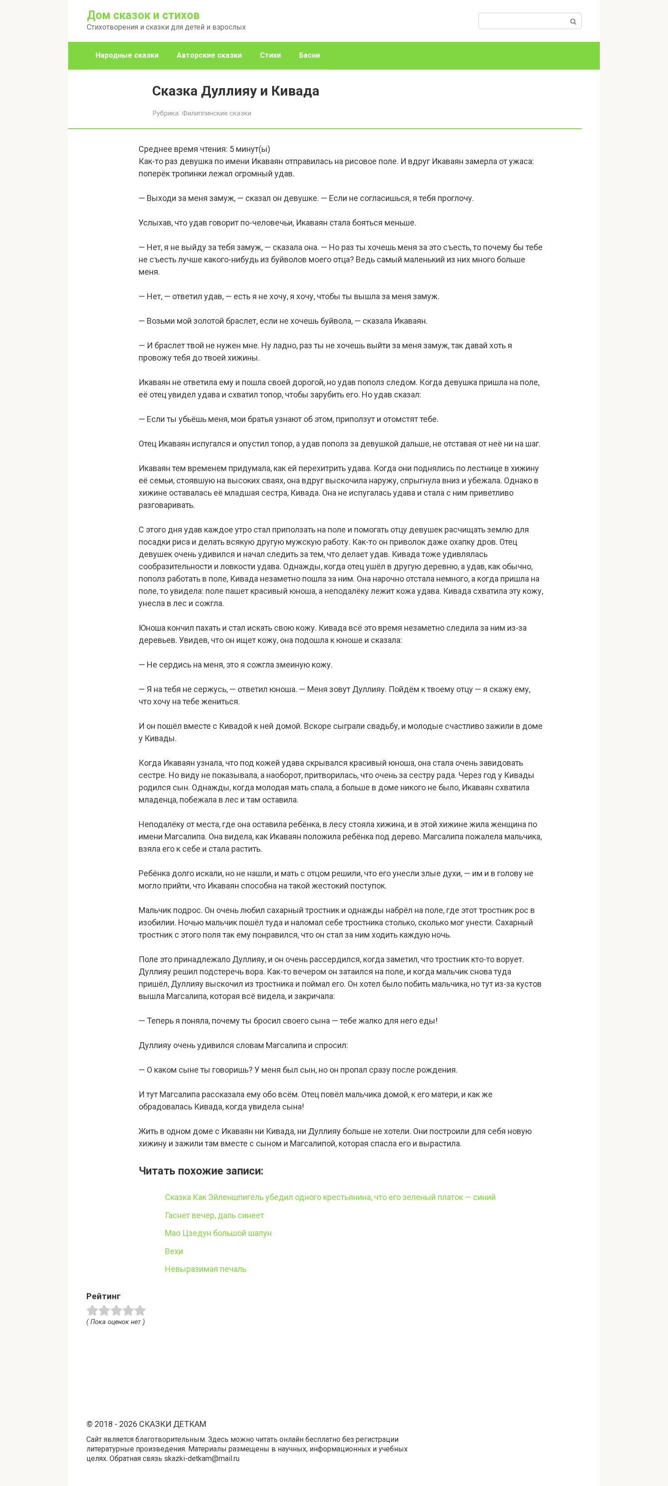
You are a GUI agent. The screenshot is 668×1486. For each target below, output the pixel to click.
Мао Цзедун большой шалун (218, 1233)
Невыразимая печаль (205, 1269)
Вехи (174, 1251)
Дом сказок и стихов (143, 15)
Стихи (270, 55)
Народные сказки (127, 55)
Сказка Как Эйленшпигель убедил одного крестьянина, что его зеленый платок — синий (330, 1197)
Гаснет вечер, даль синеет (214, 1215)
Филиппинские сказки (216, 113)
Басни (309, 55)
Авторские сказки (209, 55)
